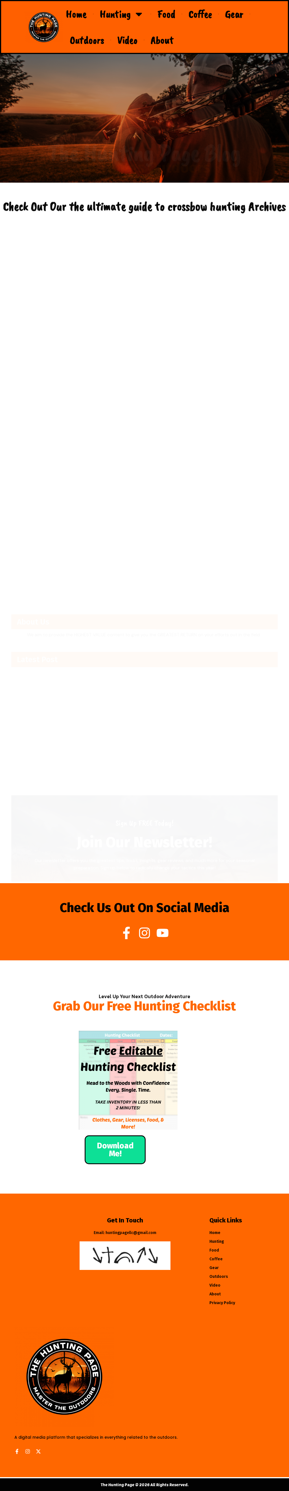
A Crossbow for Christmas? (41, 363)
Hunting (115, 14)
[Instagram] (144, 933)
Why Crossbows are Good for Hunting (194, 363)
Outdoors (87, 40)
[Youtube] (162, 933)
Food (166, 14)
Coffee (200, 14)
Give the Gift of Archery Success (189, 516)
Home (76, 14)
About (162, 40)
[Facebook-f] (126, 933)
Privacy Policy (222, 1302)
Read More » (27, 378)
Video (127, 40)
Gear (234, 14)
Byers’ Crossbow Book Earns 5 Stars (50, 516)
